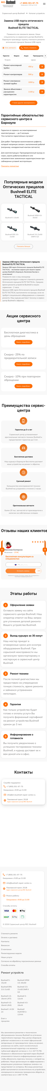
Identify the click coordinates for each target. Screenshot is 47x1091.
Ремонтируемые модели (11, 953)
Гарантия (6, 56)
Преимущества (38, 56)
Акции (26, 56)
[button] (2, 550)
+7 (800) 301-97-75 (29, 3)
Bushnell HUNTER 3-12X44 (22, 1012)
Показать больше (23, 246)
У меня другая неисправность (23, 103)
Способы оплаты (8, 965)
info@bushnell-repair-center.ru (18, 883)
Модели (16, 56)
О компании (6, 949)
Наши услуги (6, 957)
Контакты (5, 941)
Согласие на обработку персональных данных (21, 961)
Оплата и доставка (9, 937)
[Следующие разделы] (45, 55)
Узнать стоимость (30, 48)
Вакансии (5, 945)
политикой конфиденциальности (23, 576)
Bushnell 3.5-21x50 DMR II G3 (23, 989)
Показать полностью (10, 166)
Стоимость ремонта (9, 933)
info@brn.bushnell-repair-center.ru (21, 795)
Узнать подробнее (23, 342)
